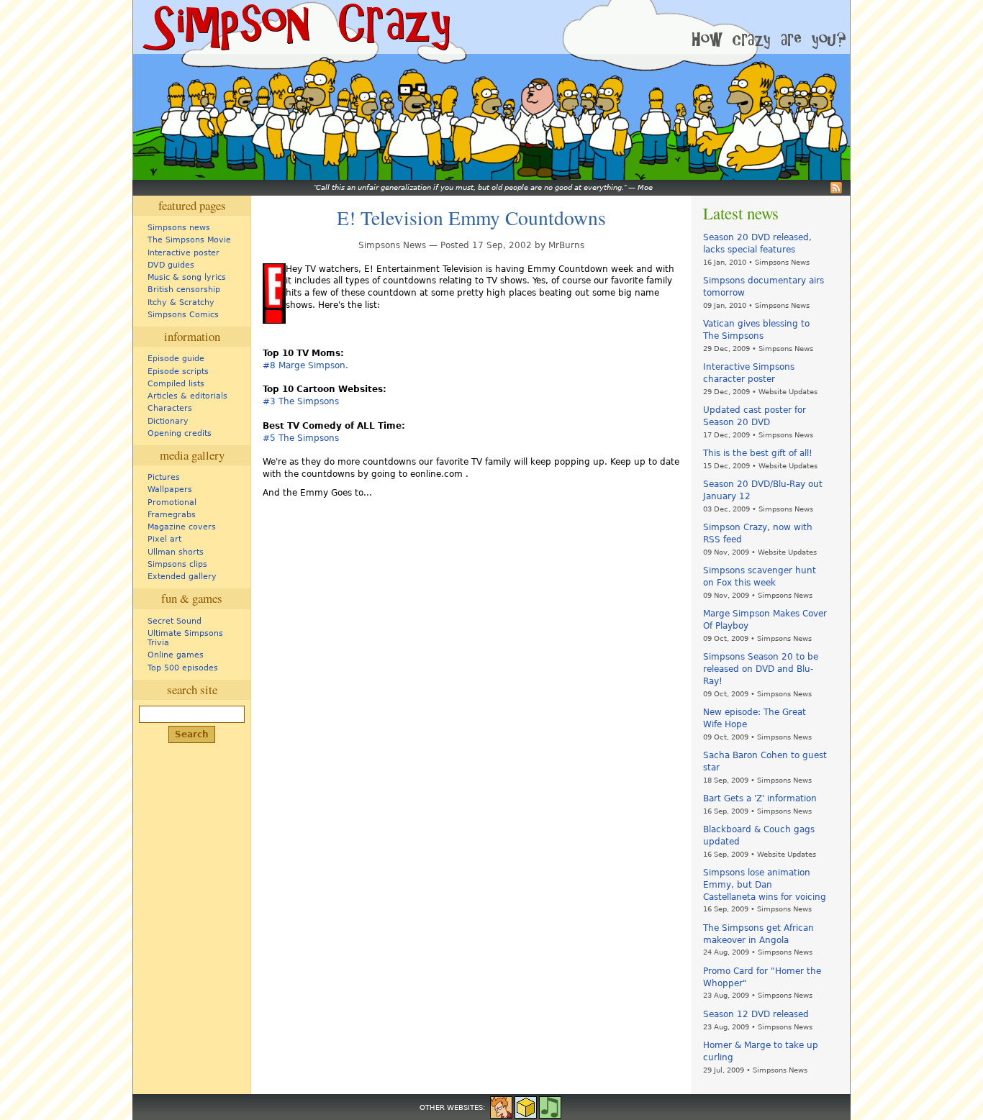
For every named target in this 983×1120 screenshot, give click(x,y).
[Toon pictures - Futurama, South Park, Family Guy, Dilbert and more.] (501, 1106)
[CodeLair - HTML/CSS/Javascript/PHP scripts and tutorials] (526, 1106)
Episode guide (176, 358)
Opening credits (180, 433)
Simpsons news (179, 227)
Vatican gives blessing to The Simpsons (756, 330)
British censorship (184, 289)
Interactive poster (183, 253)
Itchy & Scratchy (181, 302)
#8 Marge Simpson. (305, 365)
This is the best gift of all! (757, 453)
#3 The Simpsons (301, 401)
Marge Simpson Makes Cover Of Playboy (765, 620)
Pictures (164, 477)
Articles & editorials (187, 396)
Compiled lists (176, 383)
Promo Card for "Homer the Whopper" (762, 977)
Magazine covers (182, 527)
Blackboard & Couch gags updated (759, 835)
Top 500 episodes (183, 668)
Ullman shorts (176, 552)
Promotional (172, 502)
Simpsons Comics (183, 314)
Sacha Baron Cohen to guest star (765, 761)
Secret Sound (174, 621)
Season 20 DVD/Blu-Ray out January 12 (763, 490)
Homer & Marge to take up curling (760, 1051)
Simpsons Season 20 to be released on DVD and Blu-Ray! (760, 669)
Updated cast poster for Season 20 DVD (754, 416)
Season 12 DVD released (756, 1014)
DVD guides (171, 265)
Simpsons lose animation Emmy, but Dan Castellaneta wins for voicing (764, 885)
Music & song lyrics (187, 277)
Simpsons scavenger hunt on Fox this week (759, 576)
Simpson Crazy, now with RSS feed (757, 533)
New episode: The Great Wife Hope (754, 718)
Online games (176, 655)
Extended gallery (182, 576)
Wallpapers (170, 489)
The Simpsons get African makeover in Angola (758, 934)
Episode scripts (178, 371)
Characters (170, 408)
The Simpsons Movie (189, 240)
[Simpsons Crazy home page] (295, 27)
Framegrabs (172, 514)
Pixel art (164, 539)
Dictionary (168, 421)
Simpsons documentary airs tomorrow (763, 287)
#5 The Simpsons (301, 438)
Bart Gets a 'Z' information (760, 798)
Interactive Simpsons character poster (748, 373)
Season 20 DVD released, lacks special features (757, 243)
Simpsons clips (177, 564)
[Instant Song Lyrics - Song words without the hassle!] (550, 1106)
